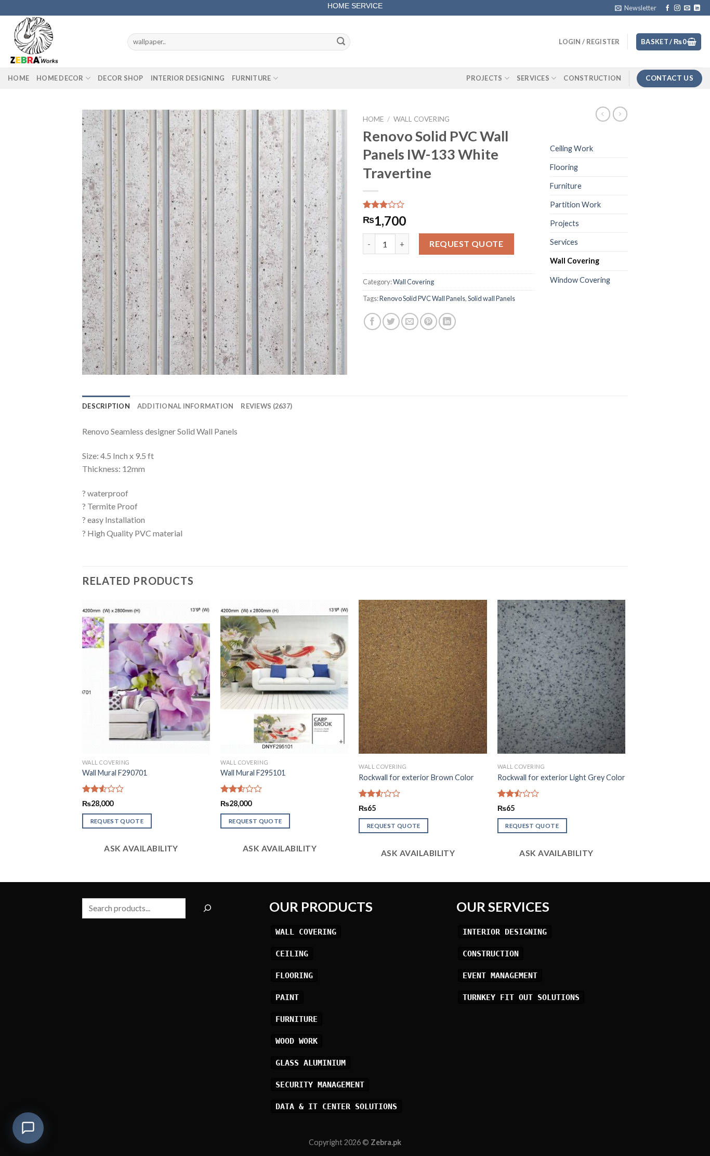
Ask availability (140, 848)
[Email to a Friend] (409, 321)
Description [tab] (106, 406)
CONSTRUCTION (491, 953)
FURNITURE (296, 1019)
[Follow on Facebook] (667, 8)
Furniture (251, 78)
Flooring (564, 167)
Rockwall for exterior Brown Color (416, 777)
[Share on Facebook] (372, 321)
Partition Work (575, 204)
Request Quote (466, 243)
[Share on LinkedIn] (447, 321)
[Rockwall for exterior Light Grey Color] (561, 677)
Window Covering (580, 279)
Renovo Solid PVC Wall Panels (422, 298)
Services (533, 78)
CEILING (291, 953)
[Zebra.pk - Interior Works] (60, 42)
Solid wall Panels (491, 298)
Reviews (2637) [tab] (266, 406)
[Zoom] (96, 362)
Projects (484, 78)
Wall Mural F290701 (114, 772)
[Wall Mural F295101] (284, 677)
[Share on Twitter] (391, 321)
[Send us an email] (687, 8)
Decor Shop (120, 78)
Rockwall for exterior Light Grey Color (561, 777)
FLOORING (294, 975)
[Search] (207, 908)
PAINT (287, 997)
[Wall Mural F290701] (146, 677)
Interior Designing (188, 78)
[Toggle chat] (28, 1128)
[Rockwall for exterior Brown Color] (423, 677)
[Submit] (341, 42)
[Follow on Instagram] (677, 8)
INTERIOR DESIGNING (505, 931)
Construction (592, 78)
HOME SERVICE (355, 5)
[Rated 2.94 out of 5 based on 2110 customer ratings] (448, 204)
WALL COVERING (305, 931)
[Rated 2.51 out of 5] (518, 793)
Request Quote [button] (117, 821)
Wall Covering (421, 119)
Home (18, 78)
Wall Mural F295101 (252, 772)
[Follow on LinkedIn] (697, 8)
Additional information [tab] (185, 406)
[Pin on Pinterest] (428, 321)
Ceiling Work (571, 148)
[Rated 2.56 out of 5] (241, 788)
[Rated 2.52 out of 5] (103, 788)
